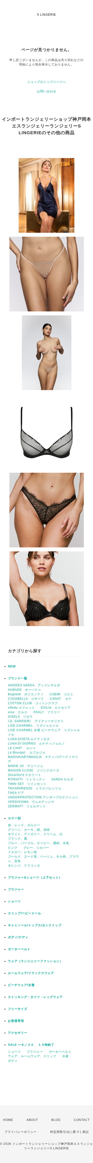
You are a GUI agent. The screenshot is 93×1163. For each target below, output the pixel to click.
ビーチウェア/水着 (21, 985)
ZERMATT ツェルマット (27, 806)
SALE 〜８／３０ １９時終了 (31, 1045)
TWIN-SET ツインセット (27, 784)
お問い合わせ (46, 91)
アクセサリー (17, 1033)
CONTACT (82, 1120)
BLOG (56, 1120)
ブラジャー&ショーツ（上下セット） (35, 877)
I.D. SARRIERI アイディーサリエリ (36, 721)
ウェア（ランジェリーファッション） (35, 961)
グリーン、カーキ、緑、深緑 (29, 829)
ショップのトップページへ (46, 82)
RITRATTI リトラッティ (26, 779)
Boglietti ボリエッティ (26, 694)
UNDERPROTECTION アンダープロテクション (43, 797)
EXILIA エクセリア (56, 707)
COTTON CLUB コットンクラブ (33, 703)
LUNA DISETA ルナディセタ (29, 739)
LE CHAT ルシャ (23, 748)
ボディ (13, 1060)
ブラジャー (16, 889)
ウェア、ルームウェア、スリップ (32, 1056)
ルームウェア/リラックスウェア (31, 973)
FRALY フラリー (46, 712)
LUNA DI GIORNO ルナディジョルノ (36, 743)
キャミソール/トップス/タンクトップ (35, 925)
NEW (12, 666)
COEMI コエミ (63, 694)
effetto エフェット (21, 707)
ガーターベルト (19, 949)
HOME (8, 1120)
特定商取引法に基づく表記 (69, 1132)
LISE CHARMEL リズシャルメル (33, 725)
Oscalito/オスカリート (24, 775)
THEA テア (16, 793)
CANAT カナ (61, 698)
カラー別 (14, 818)
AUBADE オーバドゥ (24, 690)
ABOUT (32, 1120)
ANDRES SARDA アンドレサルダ (34, 685)
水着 (65, 1056)
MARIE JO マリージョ (25, 766)
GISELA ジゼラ (20, 716)
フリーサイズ (17, 1009)
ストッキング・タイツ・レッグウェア (35, 997)
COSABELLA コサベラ (26, 698)
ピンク (13, 847)
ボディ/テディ (18, 937)
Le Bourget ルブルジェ (27, 752)
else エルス (18, 712)
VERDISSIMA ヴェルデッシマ (31, 802)
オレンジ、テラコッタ (24, 865)
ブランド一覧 (17, 678)
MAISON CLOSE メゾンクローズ (33, 770)
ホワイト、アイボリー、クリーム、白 (35, 834)
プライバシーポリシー (20, 1132)
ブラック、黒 (17, 838)
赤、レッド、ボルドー (24, 825)
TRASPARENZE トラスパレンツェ (35, 788)
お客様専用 (16, 1021)
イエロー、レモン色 (22, 852)
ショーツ (14, 901)
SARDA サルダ (62, 779)
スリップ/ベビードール (24, 913)
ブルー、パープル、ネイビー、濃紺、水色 (38, 843)
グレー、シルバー (36, 847)
